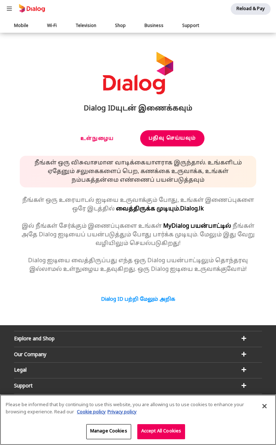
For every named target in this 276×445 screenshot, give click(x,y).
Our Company (30, 355)
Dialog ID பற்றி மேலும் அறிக (138, 299)
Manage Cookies (108, 431)
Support (190, 25)
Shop (120, 25)
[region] (138, 420)
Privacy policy (122, 412)
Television (85, 25)
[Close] (264, 406)
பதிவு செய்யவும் (172, 138)
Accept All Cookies (161, 431)
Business (154, 25)
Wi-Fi (52, 25)
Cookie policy (91, 412)
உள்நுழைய (97, 139)
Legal (20, 370)
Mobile (21, 25)
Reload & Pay (250, 9)
